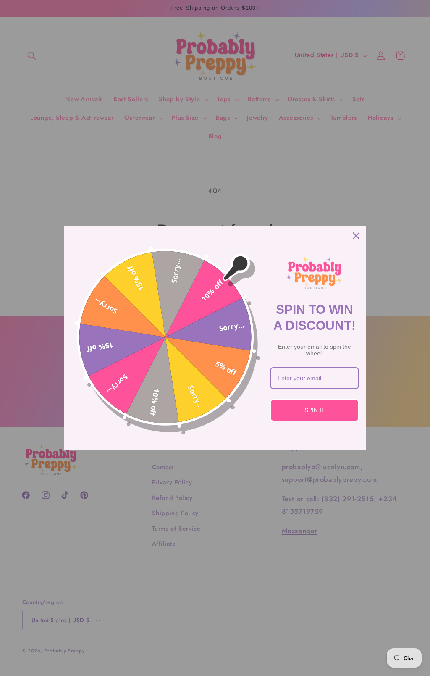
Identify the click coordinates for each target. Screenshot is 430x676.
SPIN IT (314, 410)
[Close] (356, 236)
